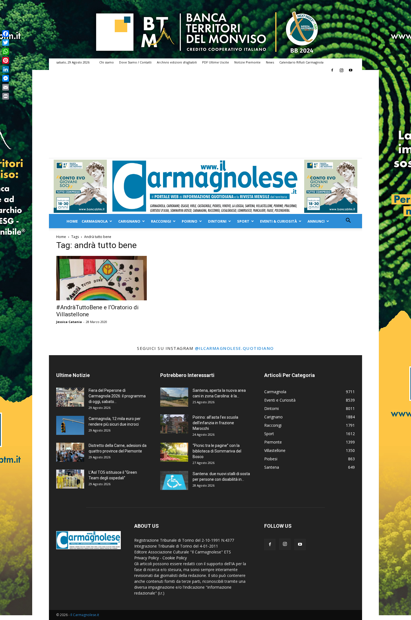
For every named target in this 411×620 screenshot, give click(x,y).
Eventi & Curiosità (278, 221)
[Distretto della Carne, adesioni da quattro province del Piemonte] (70, 452)
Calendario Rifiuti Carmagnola (301, 62)
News (270, 62)
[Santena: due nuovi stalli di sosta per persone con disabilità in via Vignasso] (174, 480)
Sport (243, 221)
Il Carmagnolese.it (84, 614)
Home (72, 221)
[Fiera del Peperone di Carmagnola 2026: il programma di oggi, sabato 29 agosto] (70, 397)
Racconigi (161, 221)
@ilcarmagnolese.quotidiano (234, 348)
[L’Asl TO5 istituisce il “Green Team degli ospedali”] (70, 479)
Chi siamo (106, 62)
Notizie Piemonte (247, 62)
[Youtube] (350, 70)
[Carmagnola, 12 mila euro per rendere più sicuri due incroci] (70, 425)
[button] (348, 221)
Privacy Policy (146, 557)
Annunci (316, 221)
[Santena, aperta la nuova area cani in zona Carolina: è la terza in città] (174, 397)
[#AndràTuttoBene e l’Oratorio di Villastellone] (101, 278)
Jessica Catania (69, 322)
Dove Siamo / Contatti (135, 62)
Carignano (129, 221)
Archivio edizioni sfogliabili (177, 62)
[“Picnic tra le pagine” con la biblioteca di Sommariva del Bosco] (174, 452)
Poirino (189, 221)
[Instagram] (341, 70)
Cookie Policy (174, 557)
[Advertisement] (205, 116)
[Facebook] (332, 70)
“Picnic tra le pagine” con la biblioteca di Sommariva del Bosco (217, 451)
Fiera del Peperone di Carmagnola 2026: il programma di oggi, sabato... (117, 396)
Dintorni (217, 221)
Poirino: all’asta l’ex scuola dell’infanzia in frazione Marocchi (215, 423)
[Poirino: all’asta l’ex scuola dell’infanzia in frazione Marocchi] (174, 424)
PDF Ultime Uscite (215, 62)
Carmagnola (95, 221)
